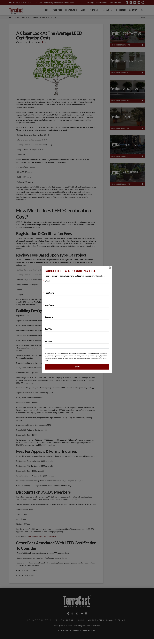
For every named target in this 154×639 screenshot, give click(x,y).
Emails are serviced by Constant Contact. (88, 358)
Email (47, 281)
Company (49, 317)
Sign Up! (77, 367)
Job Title (48, 329)
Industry (48, 341)
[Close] (110, 267)
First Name (49, 293)
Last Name (49, 305)
